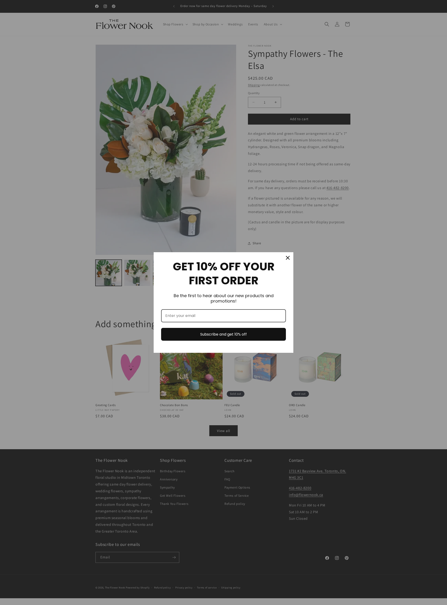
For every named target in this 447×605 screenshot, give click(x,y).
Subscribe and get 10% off (223, 334)
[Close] (287, 257)
